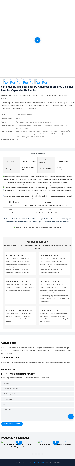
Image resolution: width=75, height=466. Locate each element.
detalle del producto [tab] (37, 154)
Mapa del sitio (38, 462)
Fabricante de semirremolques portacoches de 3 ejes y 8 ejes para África (19, 446)
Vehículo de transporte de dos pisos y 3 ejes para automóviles (55, 446)
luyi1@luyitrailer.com (10, 370)
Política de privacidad (52, 462)
